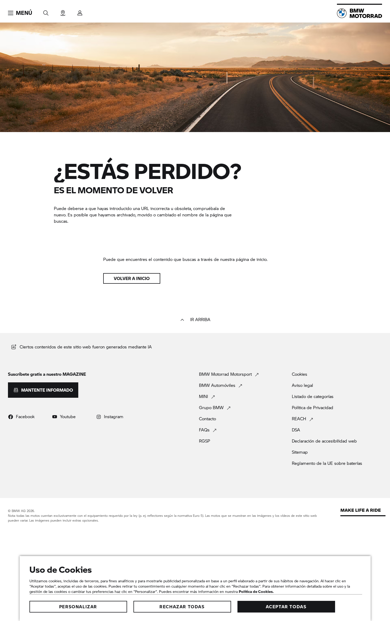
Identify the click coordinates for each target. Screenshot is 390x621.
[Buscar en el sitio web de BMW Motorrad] (46, 11)
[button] (20, 13)
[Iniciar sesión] (80, 11)
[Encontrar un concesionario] (63, 11)
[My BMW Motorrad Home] (359, 13)
